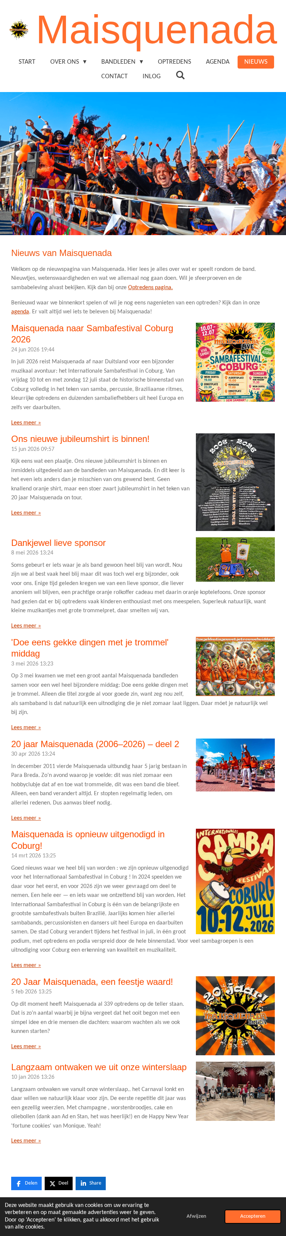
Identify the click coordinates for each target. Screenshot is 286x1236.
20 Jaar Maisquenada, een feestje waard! (92, 982)
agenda (20, 312)
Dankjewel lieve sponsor (58, 543)
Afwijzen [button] (196, 1216)
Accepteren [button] (253, 1216)
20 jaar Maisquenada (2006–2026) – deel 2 (95, 744)
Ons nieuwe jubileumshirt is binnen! (80, 439)
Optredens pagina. (150, 288)
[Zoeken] (180, 76)
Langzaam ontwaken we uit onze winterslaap (99, 1067)
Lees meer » (26, 423)
